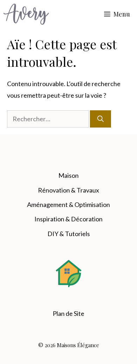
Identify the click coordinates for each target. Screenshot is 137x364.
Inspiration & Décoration (68, 219)
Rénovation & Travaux (68, 190)
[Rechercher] (100, 119)
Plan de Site (68, 313)
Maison (68, 175)
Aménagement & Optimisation (68, 204)
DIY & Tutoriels (68, 234)
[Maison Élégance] (26, 14)
